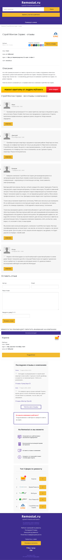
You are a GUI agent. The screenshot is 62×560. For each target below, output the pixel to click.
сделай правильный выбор (30, 3)
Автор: (4, 283)
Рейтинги (3, 26)
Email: (33, 283)
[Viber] (41, 45)
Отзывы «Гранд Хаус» (23, 383)
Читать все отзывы (31, 407)
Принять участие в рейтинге (31, 14)
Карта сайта (36, 556)
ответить (8, 124)
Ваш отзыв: (6, 290)
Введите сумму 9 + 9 (8, 312)
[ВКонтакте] (29, 45)
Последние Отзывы (31, 530)
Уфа (31, 550)
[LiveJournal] (36, 45)
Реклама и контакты (31, 543)
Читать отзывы (51, 44)
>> (42, 479)
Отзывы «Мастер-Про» (23, 401)
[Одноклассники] (32, 45)
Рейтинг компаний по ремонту (31, 528)
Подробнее (31, 355)
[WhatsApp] (38, 45)
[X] (34, 45)
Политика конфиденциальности (31, 535)
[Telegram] (43, 45)
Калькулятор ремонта (31, 532)
